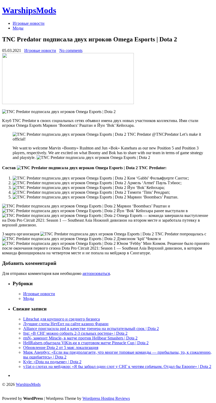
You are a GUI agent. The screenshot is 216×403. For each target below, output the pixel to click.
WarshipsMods (29, 10)
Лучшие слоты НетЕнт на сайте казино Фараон (66, 324)
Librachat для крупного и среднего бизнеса (61, 319)
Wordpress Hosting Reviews (106, 398)
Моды (18, 28)
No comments (70, 50)
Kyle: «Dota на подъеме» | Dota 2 (52, 362)
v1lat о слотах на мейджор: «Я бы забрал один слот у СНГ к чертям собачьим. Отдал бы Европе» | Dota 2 (117, 366)
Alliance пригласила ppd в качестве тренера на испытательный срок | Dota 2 (91, 328)
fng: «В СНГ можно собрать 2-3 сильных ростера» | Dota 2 (75, 333)
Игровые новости (29, 23)
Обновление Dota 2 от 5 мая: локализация (60, 347)
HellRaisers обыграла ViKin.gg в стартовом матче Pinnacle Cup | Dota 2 (86, 343)
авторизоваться (96, 273)
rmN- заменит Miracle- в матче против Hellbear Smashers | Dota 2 (80, 338)
